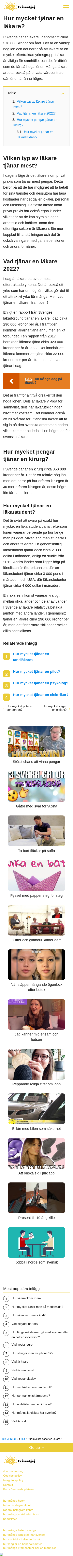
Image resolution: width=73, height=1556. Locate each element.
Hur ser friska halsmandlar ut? (32, 1387)
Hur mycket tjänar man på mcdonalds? (37, 1306)
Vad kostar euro (22, 1344)
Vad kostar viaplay (24, 1378)
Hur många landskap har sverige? (34, 1412)
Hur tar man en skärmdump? (31, 1395)
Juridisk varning (13, 1471)
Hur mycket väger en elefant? (55, 707)
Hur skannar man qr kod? (28, 1315)
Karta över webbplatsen (18, 1489)
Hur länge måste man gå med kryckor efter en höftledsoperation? (40, 1334)
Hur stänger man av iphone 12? (32, 1353)
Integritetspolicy (13, 1480)
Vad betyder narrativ (25, 1324)
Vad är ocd (19, 1421)
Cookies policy (12, 1475)
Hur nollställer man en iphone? (32, 1404)
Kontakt (8, 1484)
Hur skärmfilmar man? (26, 1298)
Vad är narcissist (23, 1370)
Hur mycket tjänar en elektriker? (41, 695)
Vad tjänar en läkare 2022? (36, 113)
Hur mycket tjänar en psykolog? (40, 683)
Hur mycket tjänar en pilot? (36, 672)
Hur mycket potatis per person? (19, 707)
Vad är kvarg (20, 1361)
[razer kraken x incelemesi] (36, 1554)
